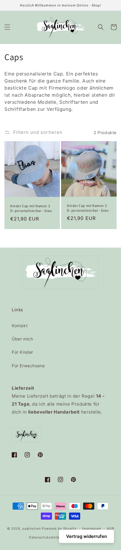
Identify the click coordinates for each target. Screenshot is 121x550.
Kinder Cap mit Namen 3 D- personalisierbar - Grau (31, 208)
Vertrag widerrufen (86, 536)
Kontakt (20, 325)
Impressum (91, 528)
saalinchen (31, 528)
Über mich (22, 338)
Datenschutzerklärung (47, 537)
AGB (110, 528)
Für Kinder (22, 352)
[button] (7, 27)
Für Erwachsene (28, 365)
